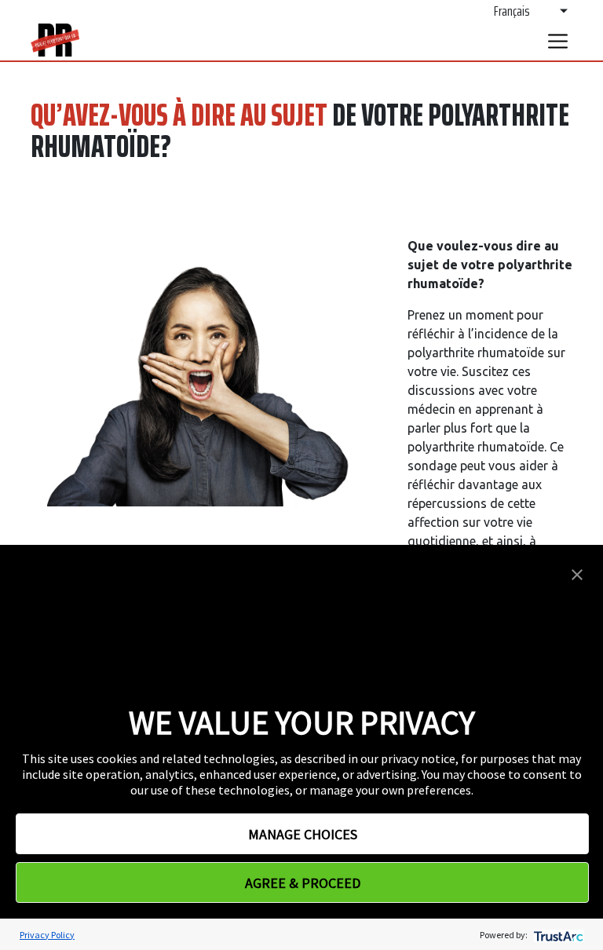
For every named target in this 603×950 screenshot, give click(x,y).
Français (512, 11)
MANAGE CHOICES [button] (302, 834)
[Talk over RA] (55, 40)
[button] (577, 573)
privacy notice (418, 758)
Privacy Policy (47, 935)
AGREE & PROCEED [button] (302, 883)
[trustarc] (557, 935)
